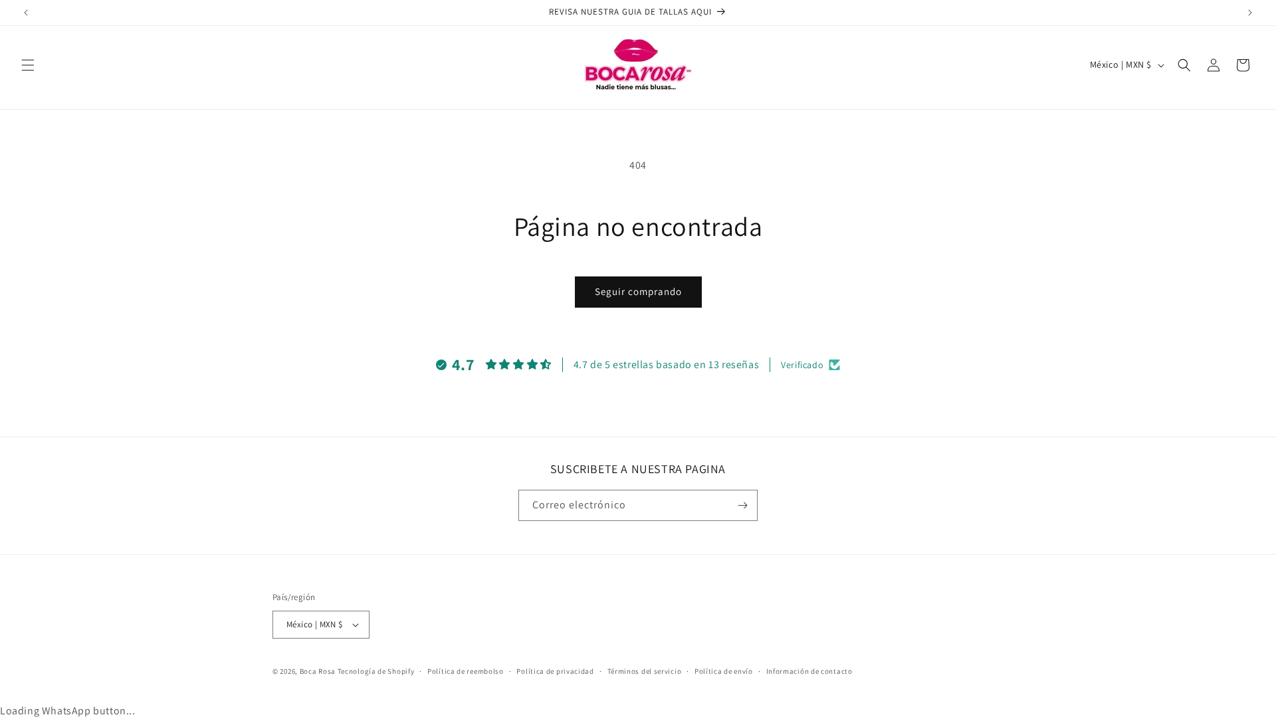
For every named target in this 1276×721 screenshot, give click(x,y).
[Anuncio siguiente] (1250, 12)
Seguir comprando (638, 291)
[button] (28, 65)
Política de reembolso (465, 671)
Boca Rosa (318, 671)
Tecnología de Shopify (376, 671)
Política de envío (723, 671)
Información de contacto (809, 671)
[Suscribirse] (742, 505)
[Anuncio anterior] (26, 12)
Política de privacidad (554, 671)
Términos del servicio (644, 671)
